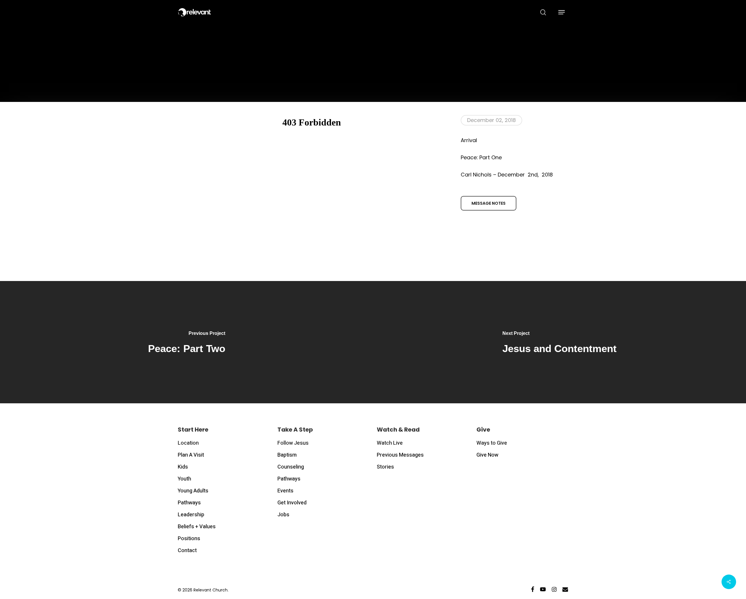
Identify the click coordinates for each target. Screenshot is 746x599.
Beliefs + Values (197, 527)
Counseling (290, 467)
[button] (561, 12)
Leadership (191, 515)
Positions (189, 539)
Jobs (283, 515)
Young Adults (193, 491)
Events (285, 491)
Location (188, 443)
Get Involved (292, 503)
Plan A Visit (191, 455)
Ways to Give (491, 443)
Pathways (189, 503)
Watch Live (390, 443)
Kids (183, 467)
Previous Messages (400, 455)
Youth (184, 479)
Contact (187, 550)
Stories (385, 467)
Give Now (487, 455)
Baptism (287, 455)
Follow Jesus (293, 443)
